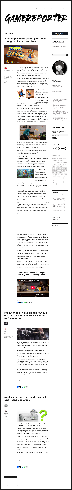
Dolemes (6, 331)
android (53, 158)
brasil (65, 158)
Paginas (61, 178)
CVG (20, 380)
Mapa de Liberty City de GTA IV (58, 107)
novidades (63, 176)
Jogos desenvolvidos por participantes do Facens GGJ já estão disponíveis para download (60, 105)
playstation (54, 180)
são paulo (54, 184)
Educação (64, 164)
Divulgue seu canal (59, 194)
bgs (57, 158)
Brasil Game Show (55, 160)
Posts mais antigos (10, 476)
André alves (55, 210)
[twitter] (60, 148)
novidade (58, 176)
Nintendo (54, 174)
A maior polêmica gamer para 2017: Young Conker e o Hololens (25, 40)
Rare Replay (41, 196)
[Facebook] (55, 148)
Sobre (48, 8)
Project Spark (21, 86)
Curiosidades (54, 164)
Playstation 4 (59, 180)
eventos (53, 168)
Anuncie (43, 8)
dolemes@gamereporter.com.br (57, 86)
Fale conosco (59, 8)
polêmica (9, 78)
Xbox (62, 184)
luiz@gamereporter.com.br (57, 91)
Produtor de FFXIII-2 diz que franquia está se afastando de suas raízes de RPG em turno (25, 315)
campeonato (62, 160)
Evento (62, 166)
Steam (62, 182)
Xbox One (10, 74)
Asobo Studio (43, 114)
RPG (59, 182)
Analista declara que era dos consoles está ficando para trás (26, 398)
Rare (37, 69)
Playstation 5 (54, 182)
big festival (61, 158)
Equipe (52, 8)
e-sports (59, 164)
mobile (63, 172)
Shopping (65, 8)
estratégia (58, 166)
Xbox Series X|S (59, 186)
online (53, 178)
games (53, 170)
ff (4, 336)
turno (10, 337)
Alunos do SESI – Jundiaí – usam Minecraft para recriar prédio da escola (59, 208)
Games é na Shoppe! (35, 8)
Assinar (54, 138)
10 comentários (7, 339)
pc (64, 178)
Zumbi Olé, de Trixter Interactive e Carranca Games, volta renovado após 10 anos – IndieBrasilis (60, 197)
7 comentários (7, 420)
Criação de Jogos (60, 162)
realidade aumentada (8, 79)
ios (66, 170)
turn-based (6, 337)
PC (7, 74)
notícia (65, 174)
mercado (6, 419)
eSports (53, 166)
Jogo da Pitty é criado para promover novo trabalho (59, 204)
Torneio (58, 184)
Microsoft (35, 81)
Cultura (65, 162)
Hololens (24, 111)
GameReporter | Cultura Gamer (9, 485)
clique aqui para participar (58, 42)
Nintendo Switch (60, 174)
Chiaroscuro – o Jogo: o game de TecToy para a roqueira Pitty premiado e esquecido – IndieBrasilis (60, 202)
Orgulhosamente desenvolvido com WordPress (24, 485)
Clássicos (53, 162)
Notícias (53, 176)
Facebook (55, 225)
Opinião (5, 78)
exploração (58, 168)
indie (64, 170)
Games (5, 74)
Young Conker (7, 81)
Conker (5, 76)
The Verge (27, 185)
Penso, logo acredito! (62, 46)
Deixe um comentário (8, 82)
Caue (53, 194)
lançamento (6, 77)
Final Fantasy (7, 336)
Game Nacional (64, 168)
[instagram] (64, 148)
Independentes (59, 170)
